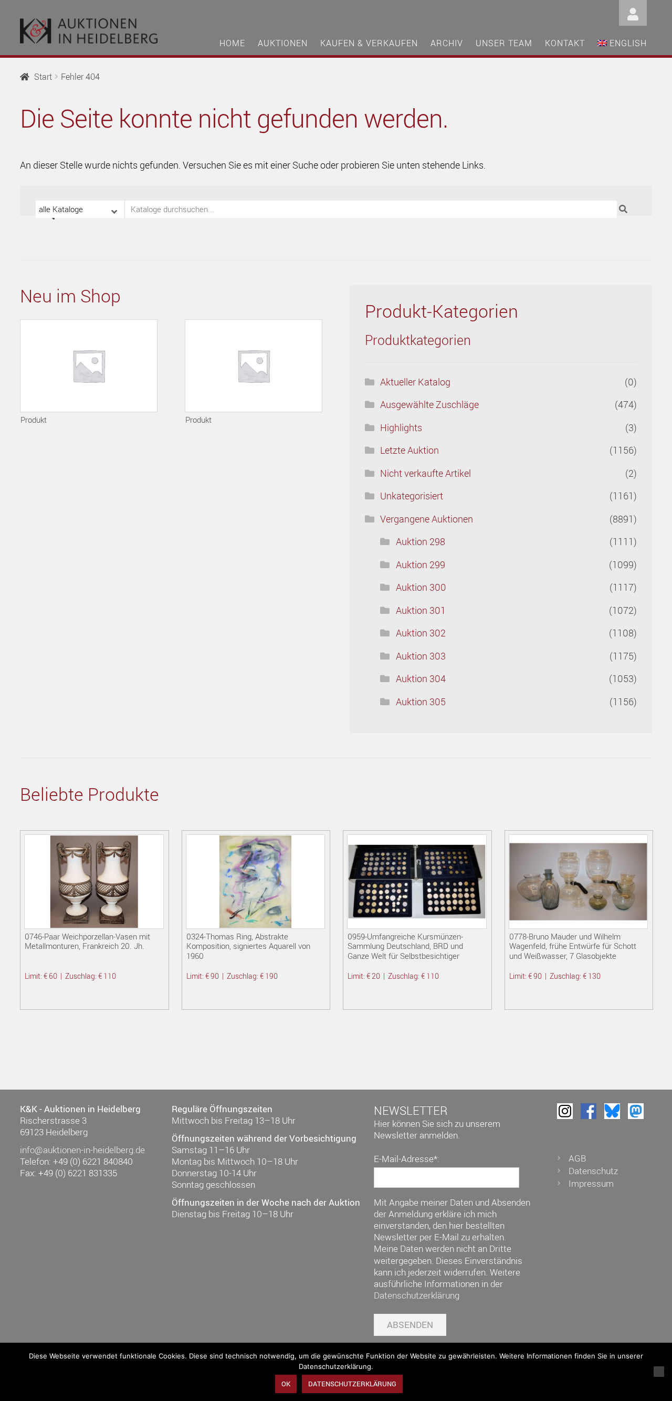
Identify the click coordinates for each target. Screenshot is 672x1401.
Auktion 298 (420, 541)
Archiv (446, 43)
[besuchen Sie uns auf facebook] (588, 1111)
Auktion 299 (420, 564)
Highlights (401, 427)
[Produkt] (89, 365)
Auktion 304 (421, 678)
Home (232, 43)
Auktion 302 (421, 632)
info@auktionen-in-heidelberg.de (82, 1150)
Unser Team (504, 43)
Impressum (591, 1183)
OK (285, 1383)
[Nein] (659, 1371)
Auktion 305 (421, 701)
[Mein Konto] (633, 11)
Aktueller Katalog (415, 381)
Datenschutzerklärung (416, 1295)
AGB (577, 1158)
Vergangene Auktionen (426, 519)
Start (43, 76)
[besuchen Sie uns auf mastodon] (636, 1111)
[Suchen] (624, 209)
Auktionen (283, 43)
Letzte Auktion (409, 450)
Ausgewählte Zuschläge (429, 404)
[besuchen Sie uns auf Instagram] (565, 1111)
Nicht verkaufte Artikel (425, 473)
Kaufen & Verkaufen (369, 43)
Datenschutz (593, 1171)
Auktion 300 (421, 587)
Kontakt (565, 43)
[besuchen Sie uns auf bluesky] (612, 1111)
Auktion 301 (421, 610)
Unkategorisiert (411, 495)
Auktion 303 (421, 656)
